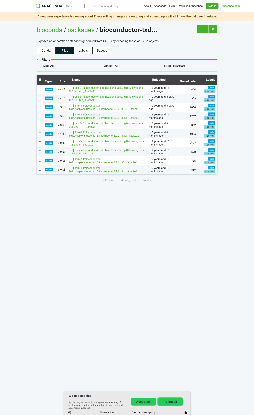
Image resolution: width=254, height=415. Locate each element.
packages (81, 29)
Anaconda (160, 5)
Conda (46, 50)
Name (75, 79)
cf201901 (209, 91)
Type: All (48, 65)
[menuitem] (49, 65)
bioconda (49, 29)
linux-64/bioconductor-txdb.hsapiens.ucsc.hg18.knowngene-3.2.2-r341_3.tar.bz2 (103, 169)
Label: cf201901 (175, 65)
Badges (102, 50)
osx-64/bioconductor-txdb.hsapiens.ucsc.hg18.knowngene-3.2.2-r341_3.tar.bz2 (106, 151)
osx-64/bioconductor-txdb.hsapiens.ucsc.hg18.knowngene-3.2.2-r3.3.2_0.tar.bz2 (106, 98)
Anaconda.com (231, 5)
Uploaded (158, 79)
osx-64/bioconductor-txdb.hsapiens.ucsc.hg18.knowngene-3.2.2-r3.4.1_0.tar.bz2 (106, 89)
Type (48, 81)
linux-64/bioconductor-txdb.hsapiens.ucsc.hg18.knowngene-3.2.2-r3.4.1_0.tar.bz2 (104, 116)
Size (62, 81)
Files (65, 50)
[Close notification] (250, 16)
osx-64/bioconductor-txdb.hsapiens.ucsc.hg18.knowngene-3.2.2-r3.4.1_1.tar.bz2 (106, 124)
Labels (83, 50)
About (147, 5)
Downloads (188, 81)
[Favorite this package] (202, 29)
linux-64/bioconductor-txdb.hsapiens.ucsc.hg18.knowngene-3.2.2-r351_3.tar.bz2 (103, 160)
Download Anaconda (190, 5)
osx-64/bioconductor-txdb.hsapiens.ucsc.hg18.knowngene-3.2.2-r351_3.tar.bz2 (106, 142)
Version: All (111, 65)
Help (172, 5)
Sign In (212, 5)
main (212, 87)
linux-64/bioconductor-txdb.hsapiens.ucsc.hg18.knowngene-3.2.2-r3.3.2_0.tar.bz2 (104, 107)
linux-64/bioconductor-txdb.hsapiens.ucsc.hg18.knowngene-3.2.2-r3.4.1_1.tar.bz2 (104, 133)
